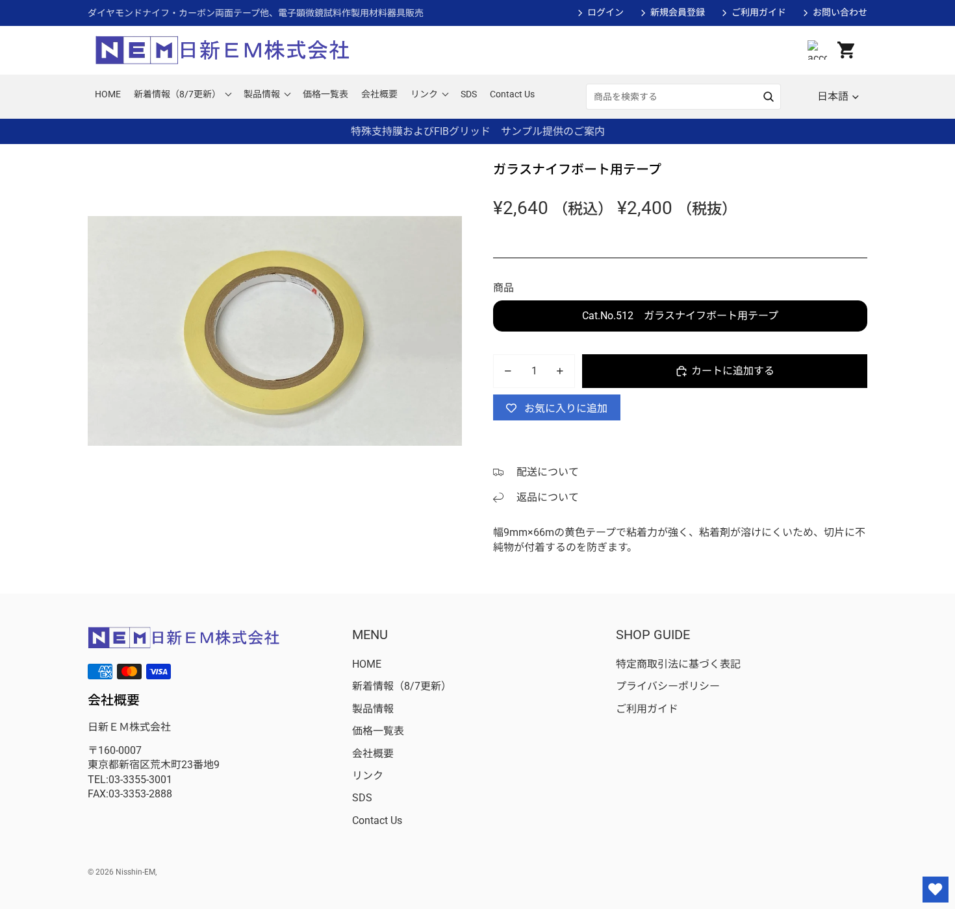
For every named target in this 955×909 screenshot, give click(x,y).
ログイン (605, 12)
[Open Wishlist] (936, 890)
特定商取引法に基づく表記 (678, 664)
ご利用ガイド (759, 12)
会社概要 (373, 753)
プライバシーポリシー (668, 686)
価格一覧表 (378, 731)
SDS (362, 798)
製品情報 (373, 709)
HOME (366, 664)
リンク (367, 776)
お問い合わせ (840, 12)
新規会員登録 (677, 12)
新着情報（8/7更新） (402, 686)
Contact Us (377, 820)
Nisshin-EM (135, 872)
